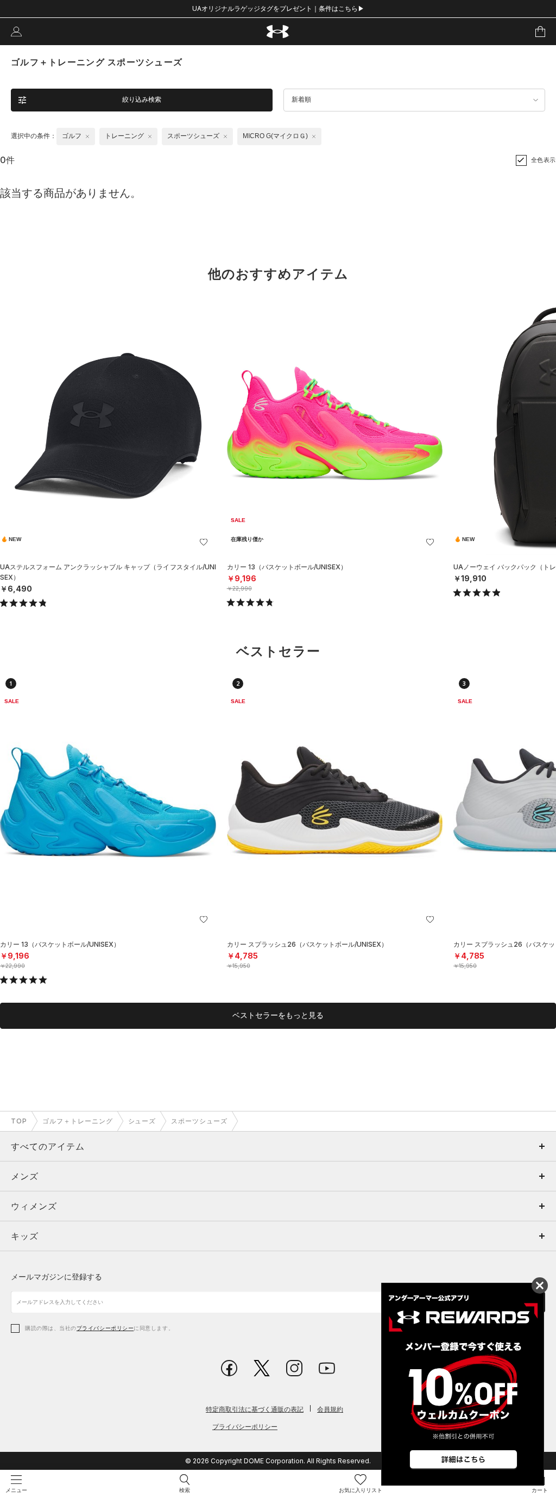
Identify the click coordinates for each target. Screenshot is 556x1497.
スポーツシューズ (199, 1121)
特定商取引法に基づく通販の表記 (255, 1409)
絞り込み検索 (141, 99)
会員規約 (330, 1409)
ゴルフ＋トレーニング (77, 1121)
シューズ (142, 1121)
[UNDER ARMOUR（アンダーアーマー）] (278, 32)
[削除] (87, 136)
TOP (19, 1121)
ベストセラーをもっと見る (278, 1015)
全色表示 (543, 160)
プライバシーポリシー (105, 1328)
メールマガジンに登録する (56, 1276)
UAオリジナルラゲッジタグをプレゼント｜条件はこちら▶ (278, 8)
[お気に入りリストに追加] (203, 542)
